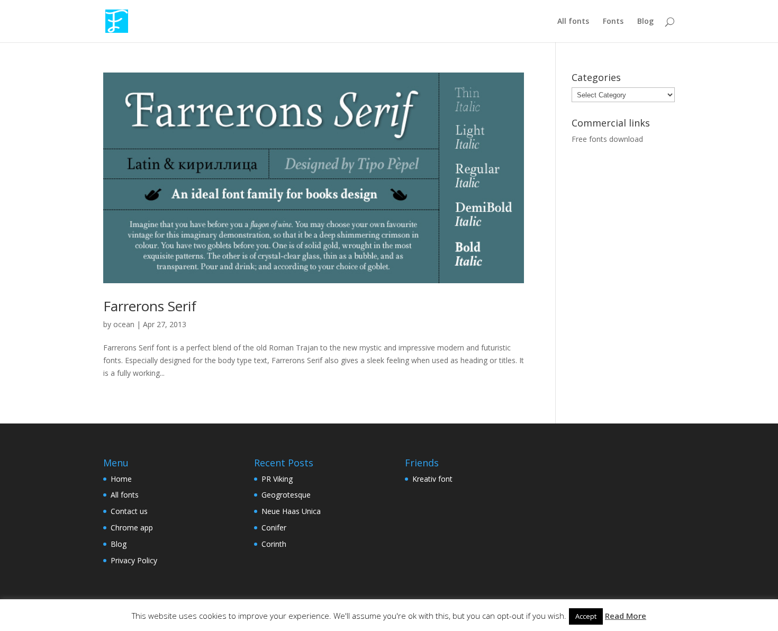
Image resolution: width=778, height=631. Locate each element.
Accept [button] (585, 616)
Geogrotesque (286, 495)
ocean (123, 324)
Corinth (273, 544)
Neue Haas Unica (291, 511)
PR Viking (277, 479)
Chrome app (132, 527)
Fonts (613, 21)
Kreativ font (432, 479)
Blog (645, 21)
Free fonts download (607, 139)
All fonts (573, 21)
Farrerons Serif (149, 306)
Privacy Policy (134, 560)
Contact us (129, 511)
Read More (625, 615)
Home (121, 479)
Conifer (273, 527)
